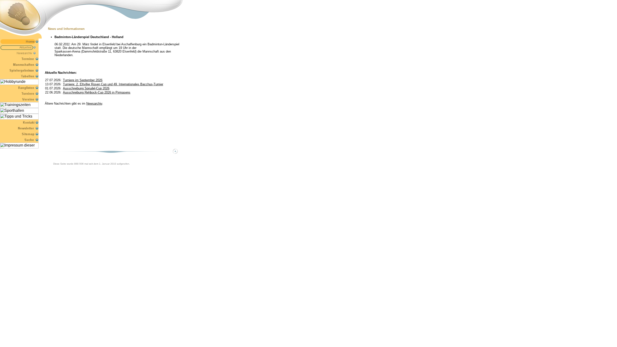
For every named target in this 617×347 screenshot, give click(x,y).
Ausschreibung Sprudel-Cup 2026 (86, 88)
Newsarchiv (94, 103)
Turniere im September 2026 (82, 80)
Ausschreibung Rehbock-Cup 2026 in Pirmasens (96, 92)
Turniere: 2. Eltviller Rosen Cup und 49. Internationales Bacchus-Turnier (113, 84)
